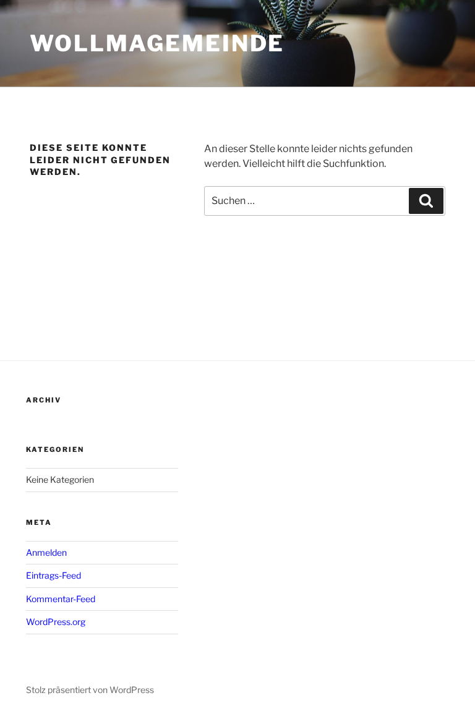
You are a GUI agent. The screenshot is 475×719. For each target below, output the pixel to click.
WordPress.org (55, 621)
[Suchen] (426, 201)
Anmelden (46, 552)
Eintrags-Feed (53, 575)
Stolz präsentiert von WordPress (90, 689)
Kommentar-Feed (60, 598)
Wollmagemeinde (157, 43)
